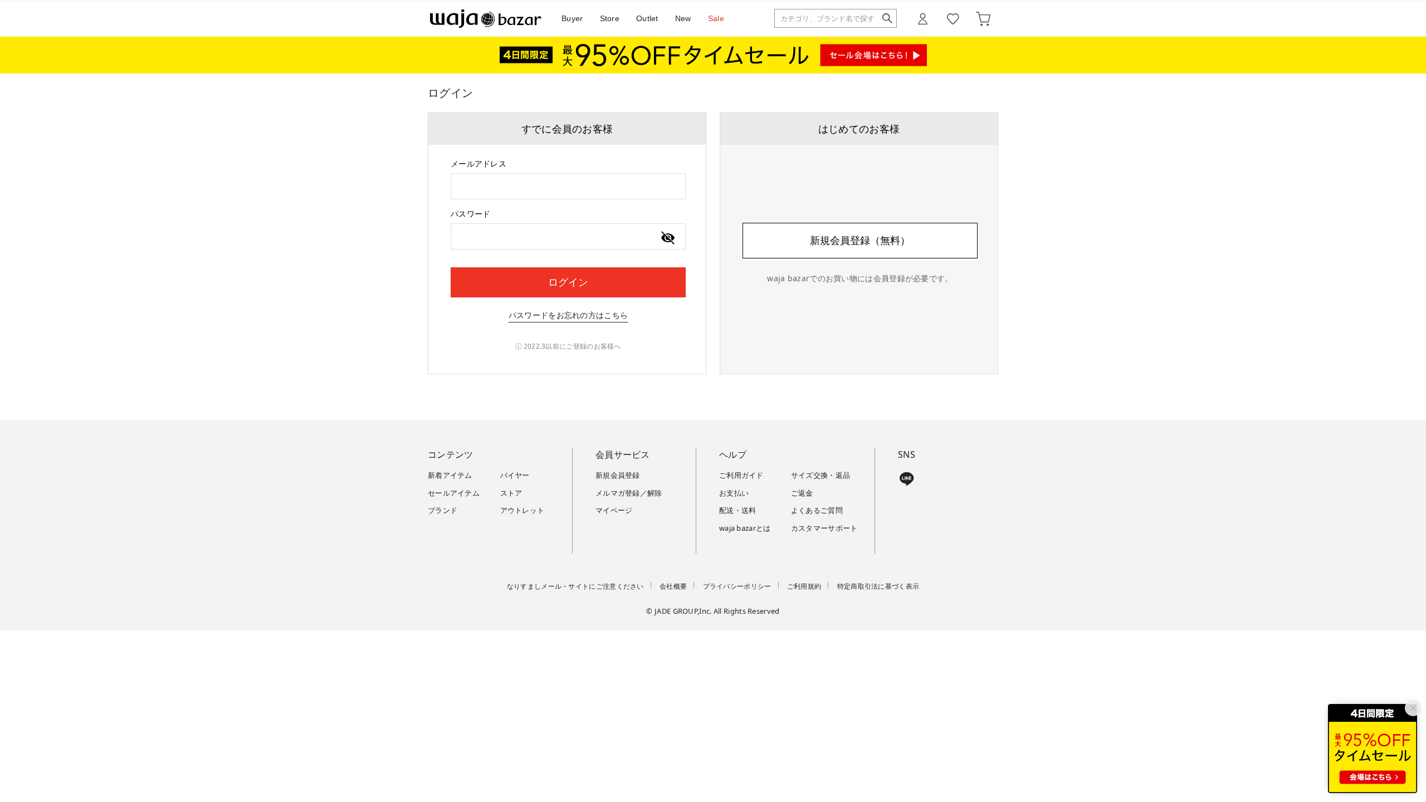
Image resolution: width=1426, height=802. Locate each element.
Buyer (572, 18)
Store (610, 18)
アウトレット (522, 510)
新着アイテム (450, 475)
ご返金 (802, 493)
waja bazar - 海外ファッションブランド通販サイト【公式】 (485, 19)
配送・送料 (737, 510)
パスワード (471, 213)
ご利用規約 (804, 586)
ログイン (568, 281)
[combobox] (568, 186)
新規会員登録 (617, 475)
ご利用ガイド (741, 475)
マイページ (614, 510)
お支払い (734, 493)
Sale (716, 18)
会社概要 (673, 586)
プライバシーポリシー (737, 586)
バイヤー (515, 475)
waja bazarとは (745, 528)
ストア (511, 493)
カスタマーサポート (824, 528)
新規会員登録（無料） (860, 240)
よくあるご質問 (817, 510)
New (683, 18)
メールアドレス (478, 163)
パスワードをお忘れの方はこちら (568, 315)
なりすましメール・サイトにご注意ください (575, 586)
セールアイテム (454, 493)
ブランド (442, 510)
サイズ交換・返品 (820, 475)
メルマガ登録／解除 (628, 493)
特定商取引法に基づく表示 (878, 586)
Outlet (647, 18)
